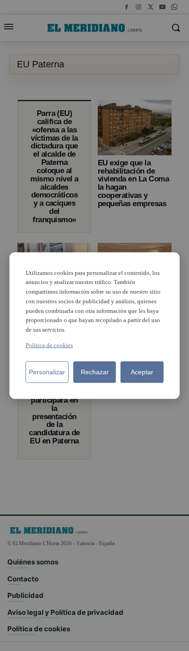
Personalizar (47, 372)
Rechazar (95, 372)
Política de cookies (49, 345)
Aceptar (142, 372)
